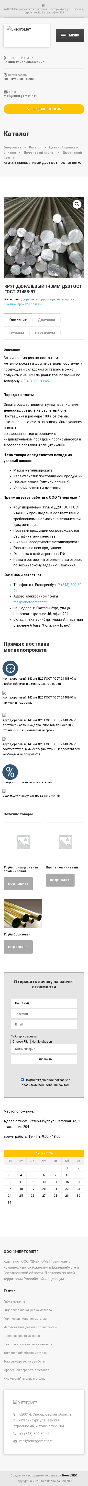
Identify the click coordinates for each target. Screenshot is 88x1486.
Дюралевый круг (33, 299)
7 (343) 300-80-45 (35, 381)
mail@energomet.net (30, 602)
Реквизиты (45, 333)
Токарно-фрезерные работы (24, 1361)
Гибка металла (14, 1301)
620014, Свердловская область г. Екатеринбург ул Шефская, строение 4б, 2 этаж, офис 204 (42, 1420)
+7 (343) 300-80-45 (46, 109)
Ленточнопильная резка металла (28, 1344)
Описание (18, 320)
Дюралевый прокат (61, 299)
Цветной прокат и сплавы (23, 304)
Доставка (46, 320)
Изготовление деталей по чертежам (30, 1327)
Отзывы (16, 333)
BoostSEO (69, 1475)
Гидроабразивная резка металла (28, 1310)
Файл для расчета (24, 1036)
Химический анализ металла (24, 1378)
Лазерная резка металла (22, 1336)
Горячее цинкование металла (25, 1318)
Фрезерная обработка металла (26, 1370)
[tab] (18, 319)
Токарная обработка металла (25, 1353)
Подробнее (18, 884)
